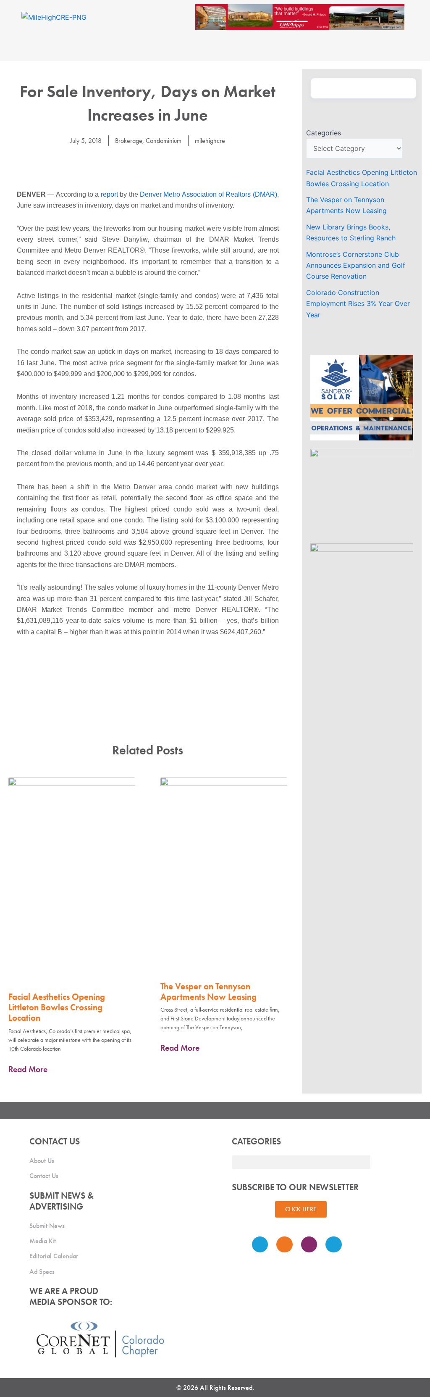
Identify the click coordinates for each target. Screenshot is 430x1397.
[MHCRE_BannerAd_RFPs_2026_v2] (299, 16)
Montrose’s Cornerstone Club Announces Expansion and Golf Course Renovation (355, 265)
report (109, 194)
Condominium (163, 140)
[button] (215, 50)
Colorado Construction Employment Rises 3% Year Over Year (358, 303)
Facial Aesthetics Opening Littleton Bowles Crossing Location (56, 1007)
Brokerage (128, 140)
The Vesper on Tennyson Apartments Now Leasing (208, 991)
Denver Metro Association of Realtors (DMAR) (208, 194)
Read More (27, 1069)
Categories (323, 133)
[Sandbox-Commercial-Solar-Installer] (361, 397)
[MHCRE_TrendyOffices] (361, 585)
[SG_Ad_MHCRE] (361, 491)
